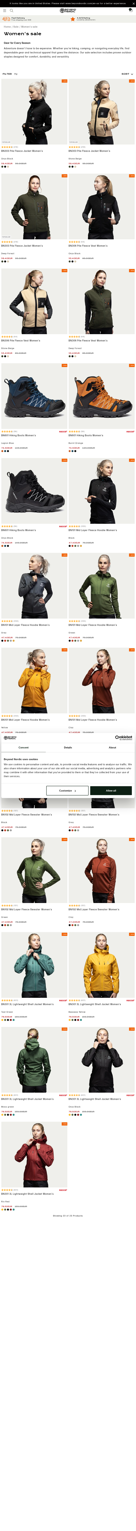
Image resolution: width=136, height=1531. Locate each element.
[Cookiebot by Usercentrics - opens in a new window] (117, 737)
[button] (68, 3)
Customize (65, 790)
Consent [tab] (24, 747)
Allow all (111, 790)
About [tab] (112, 747)
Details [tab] (68, 747)
